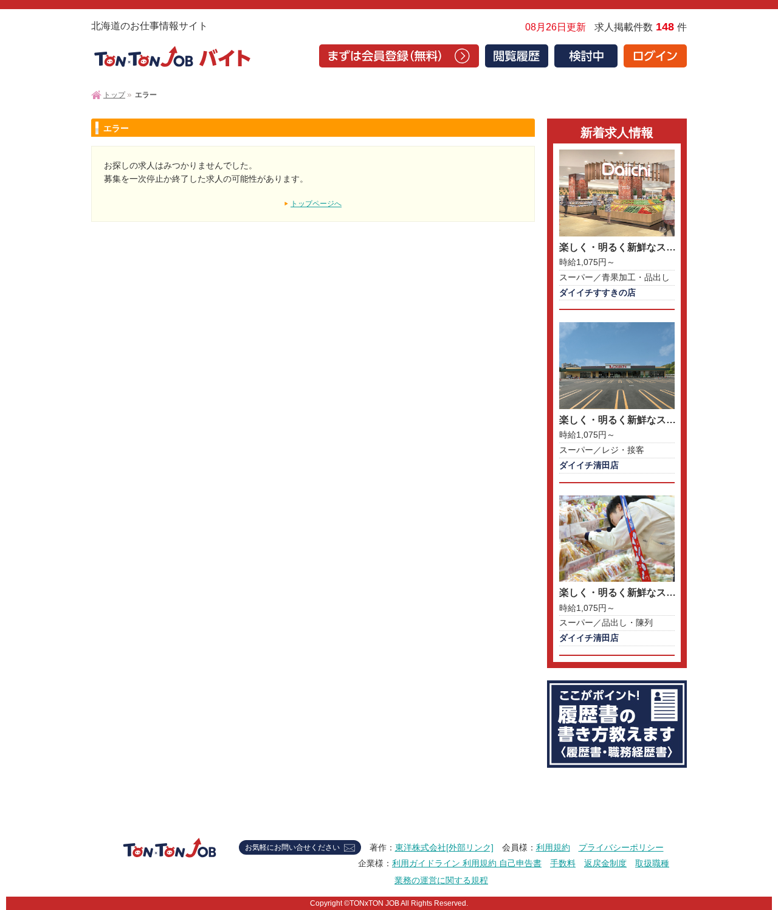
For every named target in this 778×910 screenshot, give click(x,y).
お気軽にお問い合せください (292, 847)
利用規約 (553, 847)
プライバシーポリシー (621, 847)
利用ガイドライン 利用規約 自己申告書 (467, 863)
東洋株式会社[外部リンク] (444, 847)
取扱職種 (652, 863)
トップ (114, 95)
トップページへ (316, 203)
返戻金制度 (605, 863)
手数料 (563, 863)
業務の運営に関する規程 (441, 880)
